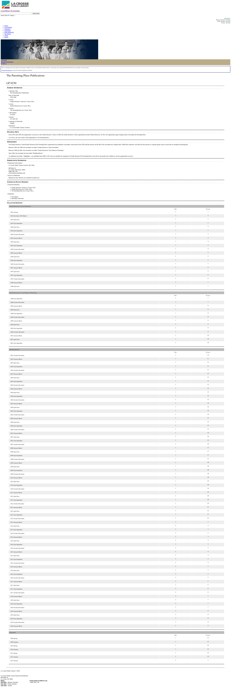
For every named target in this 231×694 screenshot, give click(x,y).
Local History (8, 27)
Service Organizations (7, 62)
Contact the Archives (7, 70)
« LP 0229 (4, 60)
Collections (7, 30)
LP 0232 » (4, 63)
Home (6, 25)
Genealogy (7, 29)
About (6, 35)
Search (6, 37)
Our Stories (7, 34)
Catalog (11, 15)
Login (24, 671)
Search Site (4, 15)
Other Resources (9, 32)
